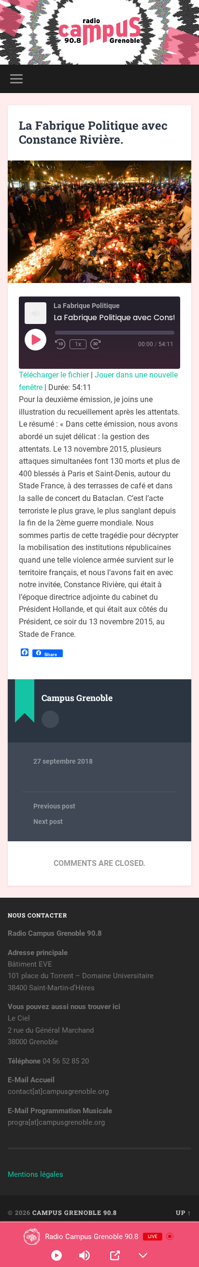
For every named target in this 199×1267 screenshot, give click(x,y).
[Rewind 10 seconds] (60, 344)
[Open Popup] (115, 1255)
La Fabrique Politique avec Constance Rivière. (93, 132)
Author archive (50, 719)
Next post (48, 821)
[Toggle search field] (183, 79)
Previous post (54, 806)
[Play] (56, 1255)
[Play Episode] (35, 339)
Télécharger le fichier (54, 374)
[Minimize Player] (143, 1255)
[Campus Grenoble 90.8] (99, 32)
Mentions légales (35, 1174)
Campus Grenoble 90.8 (74, 1212)
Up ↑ (183, 1212)
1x (78, 344)
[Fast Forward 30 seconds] (95, 344)
